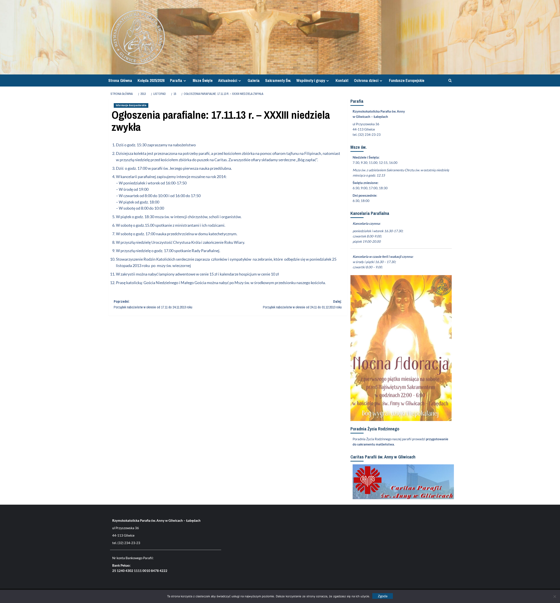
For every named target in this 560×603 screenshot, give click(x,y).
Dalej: (302, 304)
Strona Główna (120, 80)
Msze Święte (203, 80)
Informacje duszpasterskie (131, 105)
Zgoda (382, 596)
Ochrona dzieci (366, 80)
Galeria (254, 80)
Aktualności (227, 80)
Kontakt (342, 80)
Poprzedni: (153, 304)
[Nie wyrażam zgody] (554, 596)
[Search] (449, 80)
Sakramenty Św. (278, 80)
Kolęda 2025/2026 (151, 80)
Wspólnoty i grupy (310, 80)
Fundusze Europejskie (406, 80)
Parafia (176, 80)
